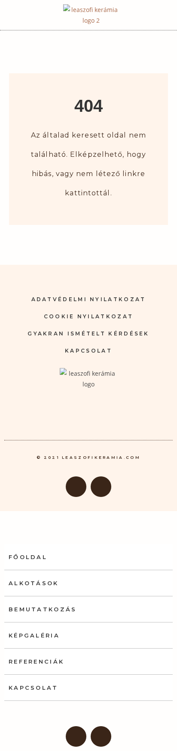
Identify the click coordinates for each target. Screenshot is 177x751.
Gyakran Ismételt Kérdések (88, 333)
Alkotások (34, 583)
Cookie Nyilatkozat (88, 316)
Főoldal (28, 557)
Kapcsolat (88, 350)
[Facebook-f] (76, 486)
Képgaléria (34, 635)
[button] (160, 15)
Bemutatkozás (43, 609)
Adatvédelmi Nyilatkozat (88, 299)
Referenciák (36, 661)
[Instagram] (101, 486)
